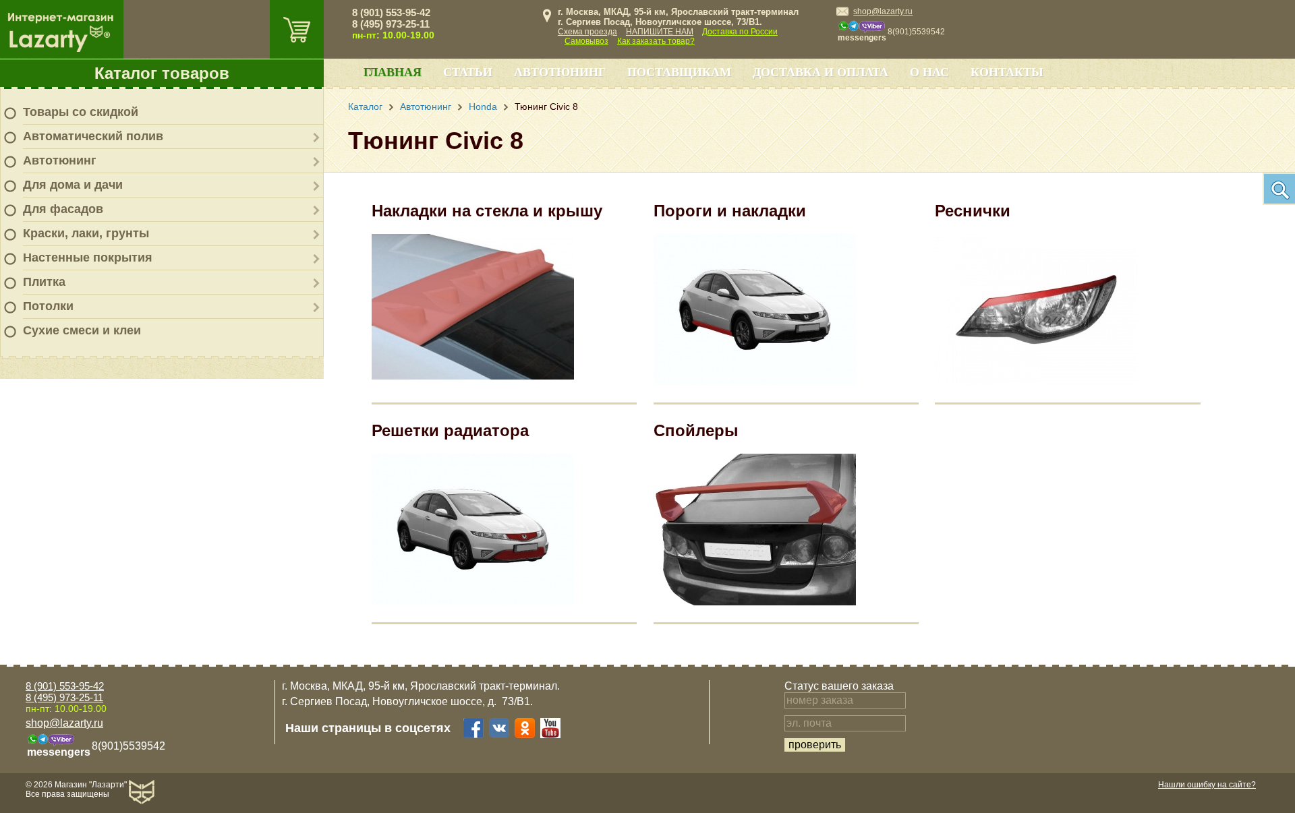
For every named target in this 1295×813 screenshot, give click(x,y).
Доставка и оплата (820, 72)
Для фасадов (63, 209)
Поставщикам (679, 72)
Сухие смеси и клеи (82, 330)
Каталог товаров (161, 73)
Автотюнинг (59, 160)
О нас (929, 72)
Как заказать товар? (656, 41)
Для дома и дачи (73, 184)
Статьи (467, 72)
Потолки (48, 306)
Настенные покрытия (87, 257)
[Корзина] (297, 29)
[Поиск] (1279, 189)
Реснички (972, 211)
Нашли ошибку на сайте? (1207, 784)
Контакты (1007, 72)
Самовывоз (586, 41)
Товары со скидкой (80, 112)
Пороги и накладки (730, 211)
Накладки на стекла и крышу (487, 211)
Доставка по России (740, 31)
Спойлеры (696, 430)
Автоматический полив (93, 136)
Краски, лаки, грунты (86, 233)
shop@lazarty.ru (883, 11)
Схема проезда (587, 31)
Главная (393, 72)
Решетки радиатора (450, 430)
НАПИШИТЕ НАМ (659, 31)
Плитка (44, 282)
